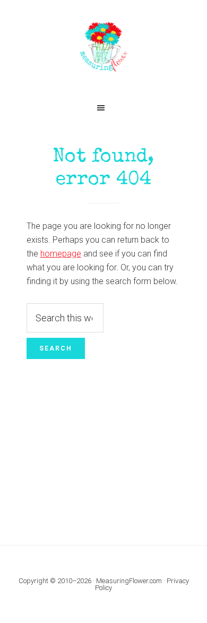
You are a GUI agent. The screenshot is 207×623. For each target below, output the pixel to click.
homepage (60, 254)
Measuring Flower (104, 47)
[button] (103, 108)
